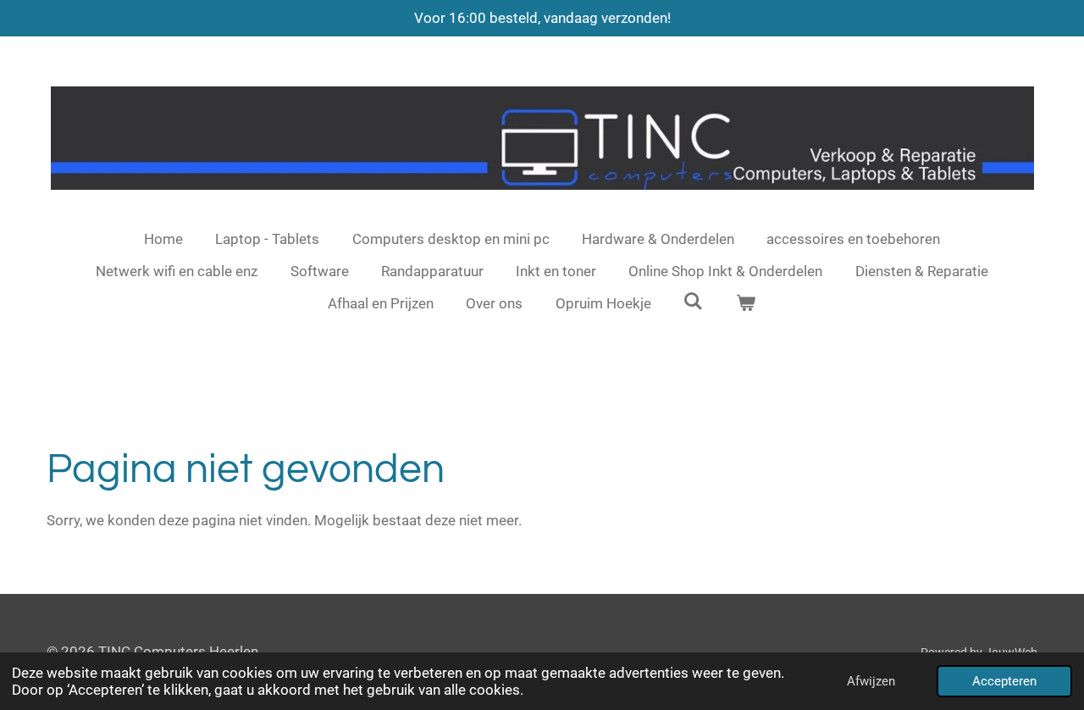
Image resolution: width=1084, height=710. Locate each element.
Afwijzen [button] (871, 681)
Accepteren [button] (1004, 681)
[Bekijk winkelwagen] (746, 304)
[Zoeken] (693, 301)
